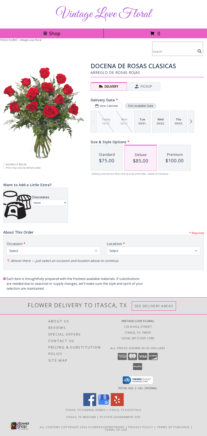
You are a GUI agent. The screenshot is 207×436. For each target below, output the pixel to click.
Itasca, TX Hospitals (125, 410)
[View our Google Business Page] (103, 405)
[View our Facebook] (89, 405)
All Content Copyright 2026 (63, 427)
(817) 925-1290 (143, 338)
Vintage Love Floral (103, 14)
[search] (199, 51)
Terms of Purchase (173, 427)
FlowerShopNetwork (106, 427)
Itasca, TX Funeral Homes (86, 410)
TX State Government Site (120, 417)
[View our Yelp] (117, 405)
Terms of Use (116, 430)
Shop (54, 33)
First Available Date (140, 106)
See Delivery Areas (154, 306)
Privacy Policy (140, 427)
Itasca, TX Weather (81, 417)
